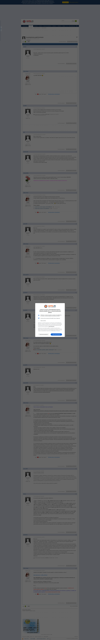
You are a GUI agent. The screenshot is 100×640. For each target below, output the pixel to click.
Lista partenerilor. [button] (51, 326)
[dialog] (50, 320)
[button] (50, 321)
